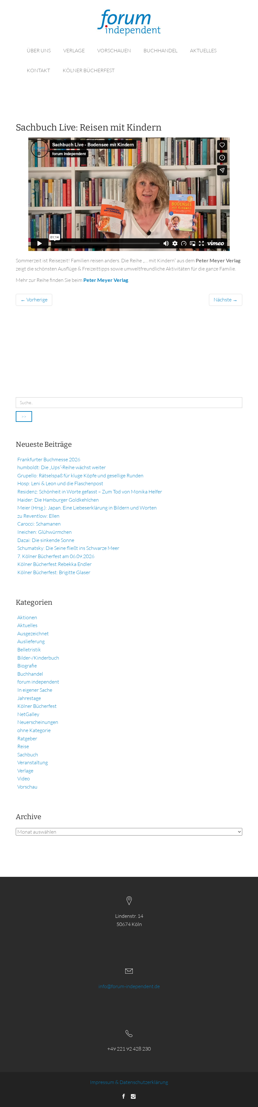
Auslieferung (31, 641)
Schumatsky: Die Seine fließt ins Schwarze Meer (68, 548)
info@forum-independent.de (129, 986)
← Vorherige (34, 299)
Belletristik (29, 649)
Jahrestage (29, 698)
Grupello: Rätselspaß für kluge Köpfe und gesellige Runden (80, 475)
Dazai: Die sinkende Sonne (45, 540)
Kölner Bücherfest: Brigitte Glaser (53, 572)
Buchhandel (30, 674)
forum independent (38, 682)
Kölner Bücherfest (37, 706)
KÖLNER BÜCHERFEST (89, 70)
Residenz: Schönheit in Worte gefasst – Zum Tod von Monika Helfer (89, 491)
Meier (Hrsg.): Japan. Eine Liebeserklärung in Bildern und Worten (87, 507)
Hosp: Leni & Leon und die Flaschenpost (60, 483)
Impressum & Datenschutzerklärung (129, 1082)
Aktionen (27, 617)
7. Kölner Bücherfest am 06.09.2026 (55, 556)
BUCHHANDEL (160, 50)
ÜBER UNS (39, 50)
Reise (23, 746)
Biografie (27, 665)
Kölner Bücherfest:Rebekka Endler (54, 564)
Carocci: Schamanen (39, 524)
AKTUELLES (203, 50)
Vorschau (27, 787)
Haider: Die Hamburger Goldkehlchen (58, 500)
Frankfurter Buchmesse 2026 (48, 459)
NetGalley (28, 714)
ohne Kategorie (34, 730)
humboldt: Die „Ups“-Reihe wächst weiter (61, 467)
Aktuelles (27, 625)
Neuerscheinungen (37, 722)
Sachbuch (27, 754)
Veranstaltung (32, 762)
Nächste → (226, 299)
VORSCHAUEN (114, 50)
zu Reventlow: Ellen (38, 516)
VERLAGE (74, 50)
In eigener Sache (34, 690)
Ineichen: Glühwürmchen (44, 532)
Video (23, 778)
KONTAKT (38, 70)
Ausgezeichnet (33, 633)
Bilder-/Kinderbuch (38, 658)
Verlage (25, 770)
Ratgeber (27, 738)
